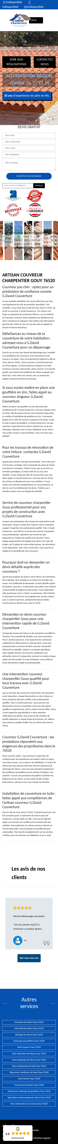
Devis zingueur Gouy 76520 (29, 1047)
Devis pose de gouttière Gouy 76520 (29, 1041)
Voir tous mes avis (29, 958)
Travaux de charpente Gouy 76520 (29, 1085)
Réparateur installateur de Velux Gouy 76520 (29, 1072)
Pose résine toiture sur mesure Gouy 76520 (29, 1104)
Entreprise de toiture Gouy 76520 (29, 1022)
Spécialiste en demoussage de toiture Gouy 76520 (29, 1097)
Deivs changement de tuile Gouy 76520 (29, 1066)
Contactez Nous (45, 62)
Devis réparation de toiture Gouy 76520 (29, 1054)
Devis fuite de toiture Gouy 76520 (29, 1028)
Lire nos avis (18, 1138)
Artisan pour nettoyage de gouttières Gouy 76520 (29, 1091)
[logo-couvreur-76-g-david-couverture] (20, 20)
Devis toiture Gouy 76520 (29, 1079)
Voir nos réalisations (16, 62)
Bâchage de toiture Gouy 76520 (29, 1035)
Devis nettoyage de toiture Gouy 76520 (29, 1060)
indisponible (14, 2)
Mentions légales (42, 1138)
